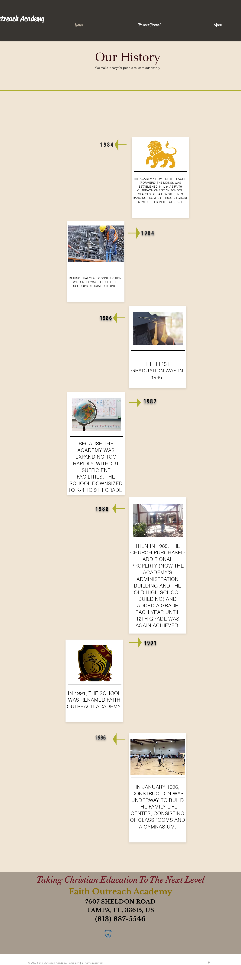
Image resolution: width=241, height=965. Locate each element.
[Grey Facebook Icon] (209, 962)
